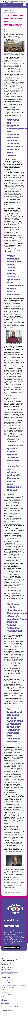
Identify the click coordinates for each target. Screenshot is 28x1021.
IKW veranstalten (6, 994)
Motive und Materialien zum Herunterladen (13, 985)
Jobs (2, 996)
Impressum (4, 1010)
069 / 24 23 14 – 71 (9, 969)
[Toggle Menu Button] (25, 4)
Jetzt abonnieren (11, 947)
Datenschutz (20, 1006)
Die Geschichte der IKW (7, 987)
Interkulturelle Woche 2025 (9, 1006)
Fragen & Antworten (6, 980)
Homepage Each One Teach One (12, 892)
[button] (14, 51)
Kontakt (10, 1010)
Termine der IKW (6, 983)
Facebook (5, 1000)
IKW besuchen (5, 992)
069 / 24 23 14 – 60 (8, 967)
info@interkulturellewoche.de (9, 972)
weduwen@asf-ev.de (14, 890)
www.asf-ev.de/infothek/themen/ (13, 851)
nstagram (6, 1003)
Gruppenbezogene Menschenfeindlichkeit (10, 11)
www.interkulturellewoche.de (9, 973)
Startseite (7, 1)
